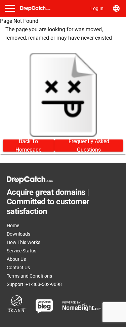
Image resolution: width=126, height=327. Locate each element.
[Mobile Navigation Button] (10, 8)
